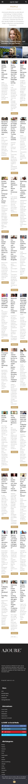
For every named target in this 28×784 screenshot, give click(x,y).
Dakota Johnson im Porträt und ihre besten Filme (23, 127)
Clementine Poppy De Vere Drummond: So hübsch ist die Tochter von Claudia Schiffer (14, 130)
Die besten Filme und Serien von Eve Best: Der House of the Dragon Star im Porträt (4, 249)
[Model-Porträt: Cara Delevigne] (4, 412)
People (3, 772)
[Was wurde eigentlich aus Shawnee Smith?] (23, 237)
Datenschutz (4, 716)
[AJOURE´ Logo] (14, 1)
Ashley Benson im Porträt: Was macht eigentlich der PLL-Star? (23, 593)
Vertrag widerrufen (5, 699)
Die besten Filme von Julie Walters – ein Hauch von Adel (14, 484)
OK (14, 781)
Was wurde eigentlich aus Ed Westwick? (14, 420)
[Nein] (26, 779)
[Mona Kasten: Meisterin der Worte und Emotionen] (14, 178)
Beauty (3, 744)
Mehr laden (13, 636)
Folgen (24, 728)
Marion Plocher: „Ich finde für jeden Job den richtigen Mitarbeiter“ (14, 541)
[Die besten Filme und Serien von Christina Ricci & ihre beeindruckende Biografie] (14, 237)
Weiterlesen (5, 102)
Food (2, 753)
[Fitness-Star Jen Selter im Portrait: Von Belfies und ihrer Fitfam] (23, 532)
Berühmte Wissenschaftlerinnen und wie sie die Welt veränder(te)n (4, 128)
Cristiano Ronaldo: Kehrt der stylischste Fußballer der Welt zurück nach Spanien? (23, 424)
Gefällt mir (23, 725)
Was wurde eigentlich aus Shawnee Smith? (23, 244)
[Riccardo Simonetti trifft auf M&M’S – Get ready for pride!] (4, 295)
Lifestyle (3, 763)
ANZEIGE (21, 314)
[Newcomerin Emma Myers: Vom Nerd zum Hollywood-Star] (14, 295)
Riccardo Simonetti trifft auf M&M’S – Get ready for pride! (4, 303)
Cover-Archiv (4, 709)
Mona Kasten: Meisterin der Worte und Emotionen (14, 188)
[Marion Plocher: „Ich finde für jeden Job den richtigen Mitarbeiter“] (14, 532)
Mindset (3, 768)
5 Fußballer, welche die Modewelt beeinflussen (4, 591)
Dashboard (4, 697)
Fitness (3, 751)
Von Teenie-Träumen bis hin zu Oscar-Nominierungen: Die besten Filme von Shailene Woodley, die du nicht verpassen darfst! (14, 367)
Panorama (3, 770)
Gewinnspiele (4, 755)
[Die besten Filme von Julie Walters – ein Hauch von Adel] (14, 475)
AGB (2, 691)
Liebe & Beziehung (5, 761)
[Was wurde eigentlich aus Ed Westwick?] (14, 412)
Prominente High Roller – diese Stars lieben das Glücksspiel (4, 360)
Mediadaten (4, 713)
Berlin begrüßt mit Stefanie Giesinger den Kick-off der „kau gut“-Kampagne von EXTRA (14, 74)
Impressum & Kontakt (6, 718)
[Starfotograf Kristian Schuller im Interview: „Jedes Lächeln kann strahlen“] (23, 178)
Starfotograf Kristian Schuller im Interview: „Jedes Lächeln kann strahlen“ (23, 189)
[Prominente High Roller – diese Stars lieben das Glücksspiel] (4, 349)
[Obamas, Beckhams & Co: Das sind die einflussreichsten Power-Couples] (4, 475)
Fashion (3, 746)
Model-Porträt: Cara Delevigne (4, 419)
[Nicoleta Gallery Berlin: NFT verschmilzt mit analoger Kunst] (4, 532)
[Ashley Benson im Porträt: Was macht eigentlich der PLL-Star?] (23, 582)
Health (2, 757)
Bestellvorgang (4, 693)
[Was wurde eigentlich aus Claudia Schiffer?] (23, 349)
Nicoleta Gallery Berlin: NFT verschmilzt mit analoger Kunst (4, 541)
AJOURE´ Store (4, 695)
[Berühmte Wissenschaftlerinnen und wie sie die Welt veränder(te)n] (4, 118)
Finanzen (3, 749)
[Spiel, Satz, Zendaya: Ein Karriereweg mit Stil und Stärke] (23, 62)
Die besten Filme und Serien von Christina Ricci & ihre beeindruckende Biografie (14, 249)
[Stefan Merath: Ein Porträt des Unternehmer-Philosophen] (4, 62)
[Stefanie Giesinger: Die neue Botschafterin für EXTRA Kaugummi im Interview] (23, 295)
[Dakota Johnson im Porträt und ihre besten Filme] (23, 118)
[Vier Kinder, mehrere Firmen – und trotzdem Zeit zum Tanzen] (14, 37)
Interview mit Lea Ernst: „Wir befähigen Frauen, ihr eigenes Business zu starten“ (23, 487)
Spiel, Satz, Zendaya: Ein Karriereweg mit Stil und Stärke (23, 71)
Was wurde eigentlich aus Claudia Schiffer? (23, 357)
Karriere (3, 759)
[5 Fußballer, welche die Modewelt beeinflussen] (4, 582)
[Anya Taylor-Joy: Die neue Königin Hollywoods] (11, 52)
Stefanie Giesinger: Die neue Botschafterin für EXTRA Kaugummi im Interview (23, 305)
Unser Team (4, 711)
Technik (3, 774)
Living (2, 766)
